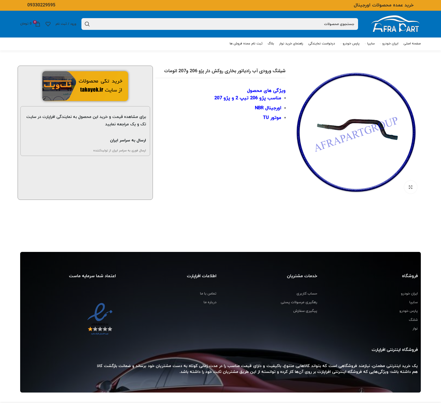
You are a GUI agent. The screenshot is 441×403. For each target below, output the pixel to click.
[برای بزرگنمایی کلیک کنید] (410, 187)
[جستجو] (87, 24)
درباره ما (210, 302)
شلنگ (413, 319)
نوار (415, 328)
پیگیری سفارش (305, 311)
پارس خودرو (408, 311)
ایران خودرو (409, 293)
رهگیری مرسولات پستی (299, 302)
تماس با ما (208, 293)
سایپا (413, 302)
